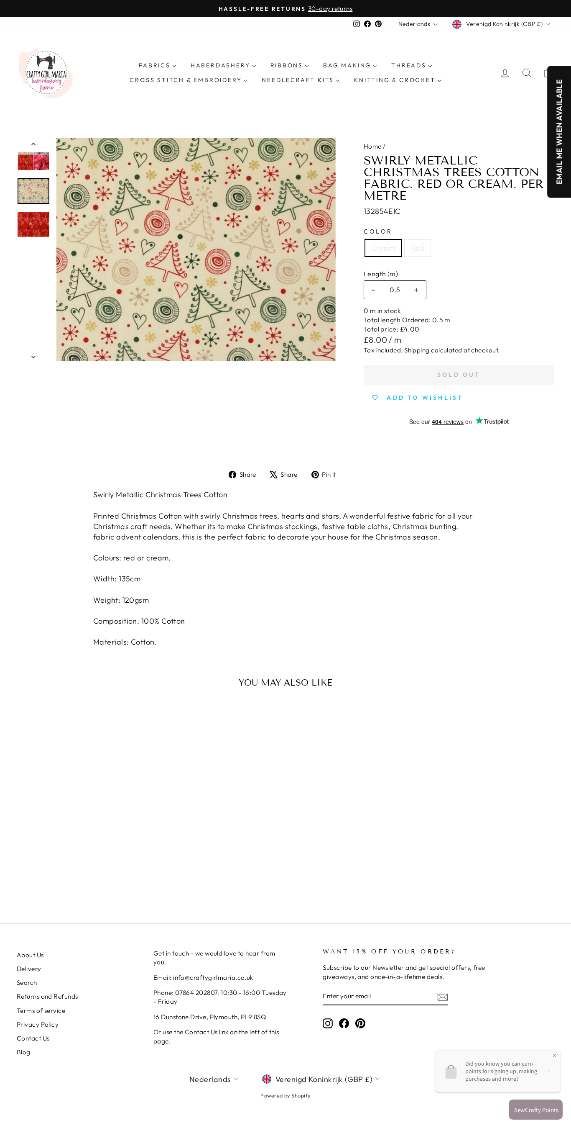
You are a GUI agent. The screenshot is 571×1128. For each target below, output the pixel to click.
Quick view (80, 826)
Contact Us (33, 1038)
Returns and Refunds (47, 996)
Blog (24, 1052)
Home (373, 146)
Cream (383, 248)
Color (378, 231)
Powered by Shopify (285, 1095)
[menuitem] (158, 65)
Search (27, 983)
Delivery (29, 969)
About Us (30, 955)
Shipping (417, 350)
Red (417, 248)
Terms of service (41, 1011)
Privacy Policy (38, 1024)
